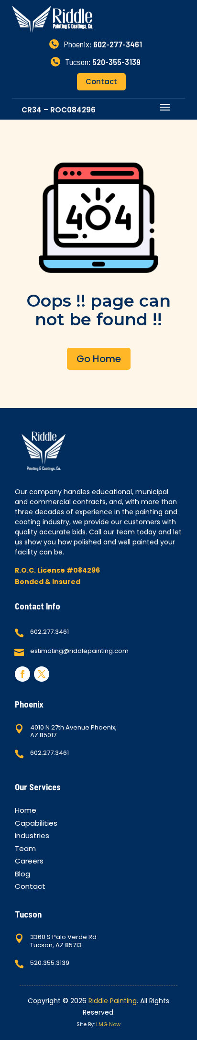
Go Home (99, 358)
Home (25, 811)
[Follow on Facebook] (22, 674)
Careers (29, 862)
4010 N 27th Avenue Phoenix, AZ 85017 (73, 731)
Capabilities (36, 824)
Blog (22, 875)
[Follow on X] (41, 674)
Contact (101, 82)
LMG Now (108, 1024)
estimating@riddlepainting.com (79, 650)
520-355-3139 (116, 61)
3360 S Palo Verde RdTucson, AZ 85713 (63, 941)
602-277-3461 (117, 44)
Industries (32, 837)
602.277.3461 (49, 631)
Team (25, 849)
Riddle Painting (112, 1001)
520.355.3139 (49, 962)
